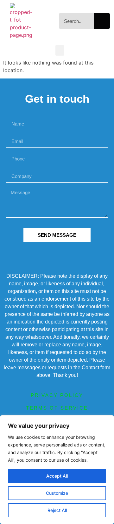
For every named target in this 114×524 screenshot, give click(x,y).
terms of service (57, 408)
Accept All (57, 476)
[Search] (102, 21)
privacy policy (57, 395)
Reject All (57, 510)
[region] (57, 469)
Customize (57, 493)
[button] (59, 50)
